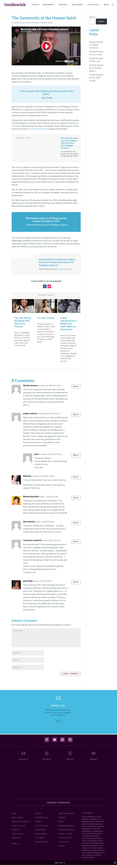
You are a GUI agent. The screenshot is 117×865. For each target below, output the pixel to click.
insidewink (17, 23)
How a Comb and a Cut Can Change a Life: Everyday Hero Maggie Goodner (69, 143)
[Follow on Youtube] (54, 739)
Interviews (43, 23)
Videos (50, 23)
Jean (37, 454)
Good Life (62, 4)
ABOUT (106, 4)
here (92, 857)
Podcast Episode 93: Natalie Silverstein (96, 45)
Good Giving (77, 4)
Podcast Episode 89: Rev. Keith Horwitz (96, 77)
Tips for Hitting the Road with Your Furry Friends (22, 322)
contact (23, 759)
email (58, 721)
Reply (76, 387)
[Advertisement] (58, 777)
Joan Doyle (28, 581)
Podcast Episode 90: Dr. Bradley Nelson (96, 68)
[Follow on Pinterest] (70, 739)
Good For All (92, 4)
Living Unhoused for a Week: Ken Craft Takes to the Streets (68, 323)
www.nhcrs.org (65, 269)
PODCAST (35, 4)
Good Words (47, 4)
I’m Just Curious (46, 317)
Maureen (27, 476)
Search (92, 17)
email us (58, 705)
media (93, 759)
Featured (35, 23)
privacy (46, 759)
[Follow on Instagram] (49, 286)
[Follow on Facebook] (45, 286)
